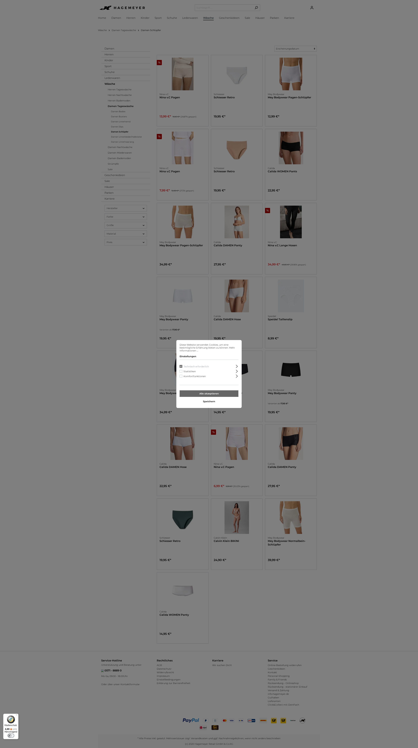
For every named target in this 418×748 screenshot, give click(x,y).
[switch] (11, 736)
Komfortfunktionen (195, 376)
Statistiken (190, 371)
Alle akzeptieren (209, 393)
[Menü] (16, 716)
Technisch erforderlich (196, 366)
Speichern (209, 401)
